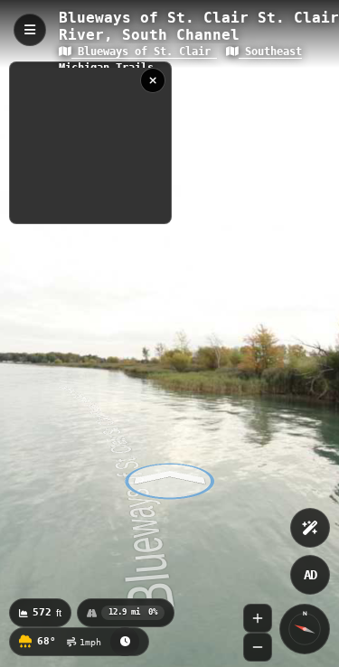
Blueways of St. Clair (144, 51)
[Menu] (30, 30)
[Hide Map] (152, 80)
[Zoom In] (257, 618)
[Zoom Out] (257, 647)
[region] (90, 142)
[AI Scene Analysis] (310, 528)
